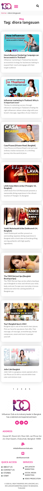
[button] (16, 6)
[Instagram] (22, 423)
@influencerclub (23, 458)
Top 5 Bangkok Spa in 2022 (15, 324)
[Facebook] (17, 423)
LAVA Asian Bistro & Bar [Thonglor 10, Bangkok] (20, 187)
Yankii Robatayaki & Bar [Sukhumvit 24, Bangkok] (21, 229)
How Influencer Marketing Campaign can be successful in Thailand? (21, 56)
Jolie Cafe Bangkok (12, 369)
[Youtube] (26, 423)
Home (3, 13)
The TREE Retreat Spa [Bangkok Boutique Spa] (17, 277)
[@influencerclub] (22, 453)
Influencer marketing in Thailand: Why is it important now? (21, 101)
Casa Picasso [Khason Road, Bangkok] (20, 145)
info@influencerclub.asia (23, 448)
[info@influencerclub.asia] (22, 444)
